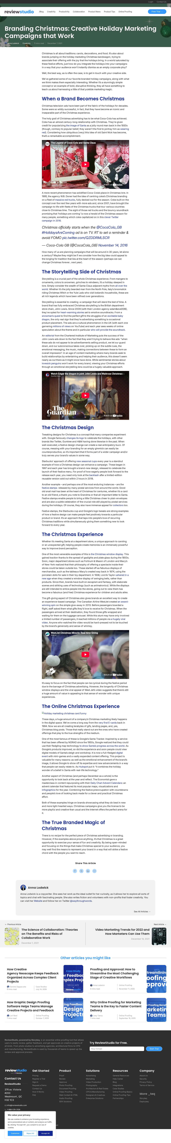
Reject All (30, 1133)
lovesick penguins (51, 363)
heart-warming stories (72, 312)
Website (38, 901)
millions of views (62, 326)
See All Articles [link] (141, 911)
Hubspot (83, 766)
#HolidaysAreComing (58, 232)
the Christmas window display (107, 554)
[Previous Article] (12, 936)
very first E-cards (107, 722)
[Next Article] (159, 936)
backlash (94, 475)
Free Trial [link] (156, 11)
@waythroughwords (81, 901)
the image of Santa (76, 125)
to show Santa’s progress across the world (102, 745)
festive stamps (49, 487)
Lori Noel (13, 1015)
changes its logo (75, 438)
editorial (49, 335)
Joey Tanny (98, 1015)
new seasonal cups (86, 461)
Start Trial (154, 1049)
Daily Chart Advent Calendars (106, 783)
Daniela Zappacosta (18, 987)
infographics (48, 789)
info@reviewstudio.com (17, 1105)
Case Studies (41, 987)
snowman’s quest (51, 316)
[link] (75, 871)
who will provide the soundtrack (108, 329)
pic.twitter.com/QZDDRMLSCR (85, 238)
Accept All (45, 1133)
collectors (118, 505)
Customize (15, 1133)
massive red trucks (65, 199)
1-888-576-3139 (13, 1109)
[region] (30, 1124)
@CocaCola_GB (109, 227)
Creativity (26, 43)
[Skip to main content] (164, 29)
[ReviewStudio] (19, 11)
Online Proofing (125, 985)
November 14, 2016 (113, 245)
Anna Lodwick (13, 43)
